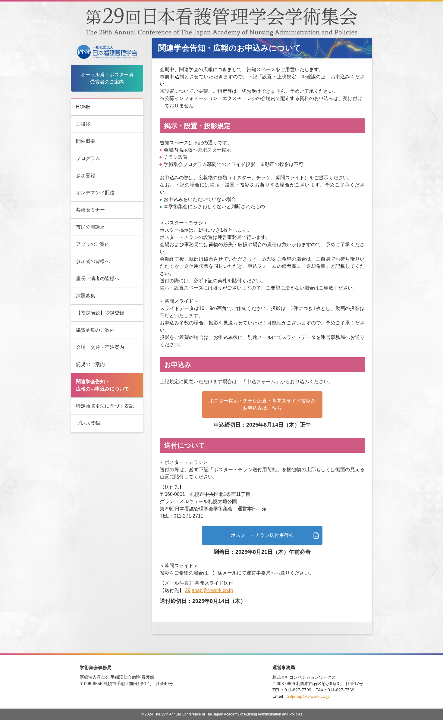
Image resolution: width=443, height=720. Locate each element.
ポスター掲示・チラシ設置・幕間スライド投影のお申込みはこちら (262, 404)
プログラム (88, 158)
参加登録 (85, 175)
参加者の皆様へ (93, 261)
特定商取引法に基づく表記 (105, 406)
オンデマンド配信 (95, 192)
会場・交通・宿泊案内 (100, 347)
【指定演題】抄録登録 (100, 312)
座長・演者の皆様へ (97, 278)
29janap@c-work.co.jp (209, 590)
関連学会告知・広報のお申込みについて (102, 385)
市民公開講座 (90, 227)
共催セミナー (90, 209)
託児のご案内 (90, 364)
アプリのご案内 (93, 244)
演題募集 (85, 295)
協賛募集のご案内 (95, 330)
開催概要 (85, 141)
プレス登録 (88, 423)
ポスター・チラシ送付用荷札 (262, 535)
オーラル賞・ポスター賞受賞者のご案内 (107, 78)
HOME (83, 106)
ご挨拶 (83, 124)
